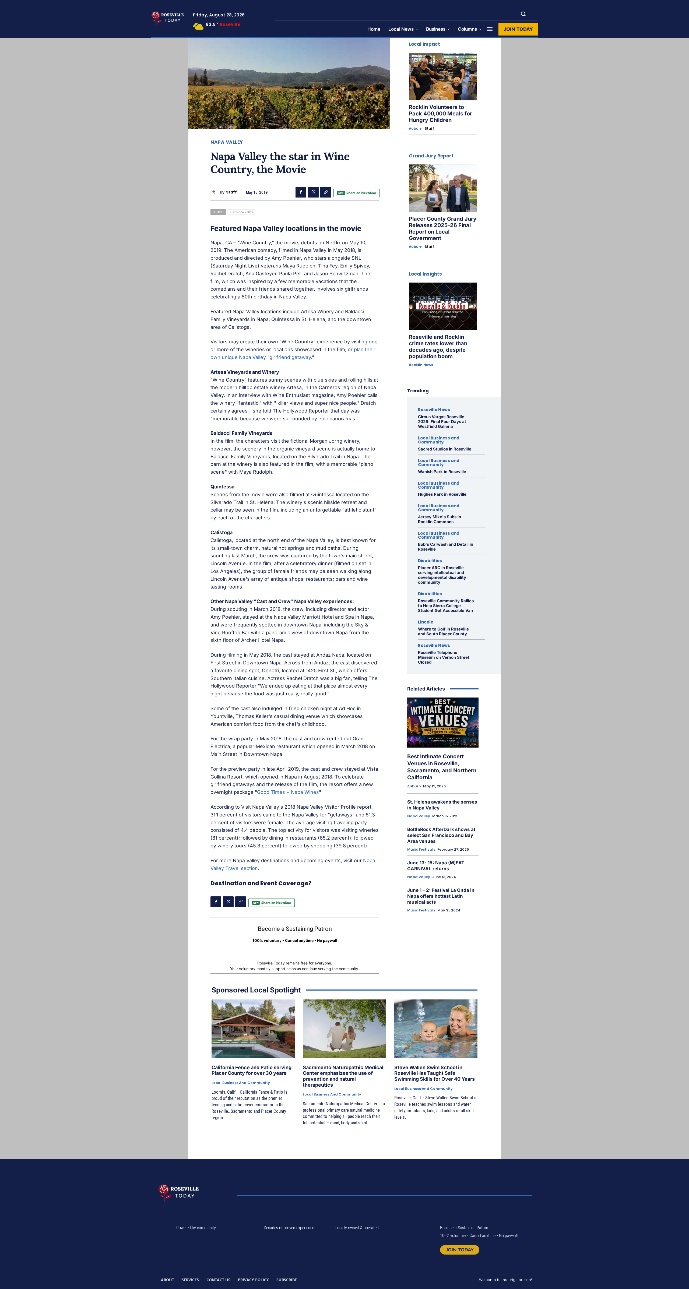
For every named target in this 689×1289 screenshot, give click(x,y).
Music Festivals (421, 849)
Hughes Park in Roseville (442, 494)
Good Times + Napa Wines (288, 792)
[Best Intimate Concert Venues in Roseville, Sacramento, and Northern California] (443, 723)
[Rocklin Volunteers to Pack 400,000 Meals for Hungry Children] (443, 76)
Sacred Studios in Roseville (444, 449)
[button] (523, 13)
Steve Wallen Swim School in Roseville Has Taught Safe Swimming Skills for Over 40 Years (434, 1073)
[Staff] (215, 192)
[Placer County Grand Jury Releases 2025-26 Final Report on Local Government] (443, 188)
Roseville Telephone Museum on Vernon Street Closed (443, 657)
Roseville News (434, 410)
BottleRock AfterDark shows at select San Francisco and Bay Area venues (441, 835)
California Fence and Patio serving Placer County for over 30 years (251, 1070)
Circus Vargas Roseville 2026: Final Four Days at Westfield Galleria (442, 421)
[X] (313, 192)
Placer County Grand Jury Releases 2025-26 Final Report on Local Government (442, 228)
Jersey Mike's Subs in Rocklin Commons (439, 519)
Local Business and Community (438, 440)
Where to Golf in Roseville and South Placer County (443, 631)
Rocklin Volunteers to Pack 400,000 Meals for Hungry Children (440, 113)
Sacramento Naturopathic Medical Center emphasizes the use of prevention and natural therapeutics (343, 1076)
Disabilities (430, 561)
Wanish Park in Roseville (442, 471)
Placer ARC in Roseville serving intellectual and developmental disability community (442, 575)
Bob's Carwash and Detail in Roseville (445, 547)
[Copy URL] (325, 192)
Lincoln (425, 622)
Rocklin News (421, 365)
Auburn (416, 128)
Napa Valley (226, 142)
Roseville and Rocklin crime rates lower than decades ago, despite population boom (438, 347)
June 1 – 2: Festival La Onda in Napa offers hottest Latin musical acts (440, 896)
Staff (231, 192)
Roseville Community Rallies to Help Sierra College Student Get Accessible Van (446, 605)
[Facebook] (301, 192)
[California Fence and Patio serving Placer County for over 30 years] (253, 1028)
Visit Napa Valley (241, 212)
